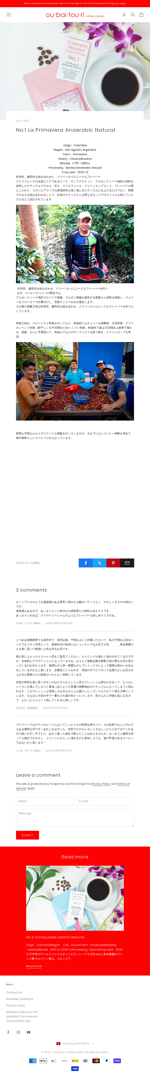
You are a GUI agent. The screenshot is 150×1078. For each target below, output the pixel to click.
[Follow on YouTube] (28, 1032)
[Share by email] (127, 563)
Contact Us (14, 992)
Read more (34, 966)
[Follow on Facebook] (8, 1032)
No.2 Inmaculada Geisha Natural (55, 937)
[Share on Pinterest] (113, 563)
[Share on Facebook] (86, 563)
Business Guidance (19, 999)
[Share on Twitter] (99, 563)
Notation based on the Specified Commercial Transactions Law (22, 1016)
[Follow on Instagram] (18, 1032)
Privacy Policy (101, 784)
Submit (27, 835)
